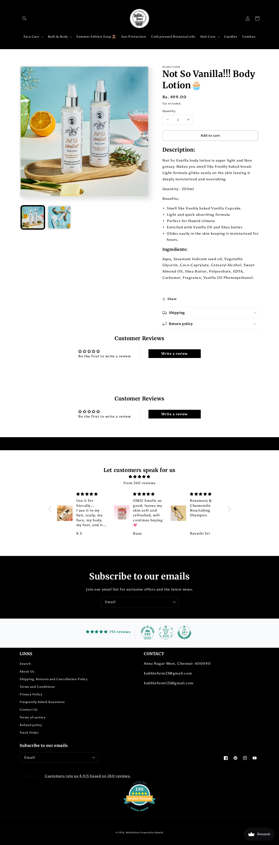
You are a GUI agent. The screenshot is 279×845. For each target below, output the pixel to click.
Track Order (29, 733)
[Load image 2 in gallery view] (59, 217)
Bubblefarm (133, 832)
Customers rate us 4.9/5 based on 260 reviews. (88, 776)
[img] (139, 477)
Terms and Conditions (37, 687)
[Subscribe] (174, 602)
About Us (27, 671)
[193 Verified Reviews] (139, 814)
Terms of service (33, 717)
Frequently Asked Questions (42, 702)
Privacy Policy (31, 694)
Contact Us (29, 709)
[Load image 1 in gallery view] (33, 217)
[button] (24, 18)
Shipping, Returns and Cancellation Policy (54, 679)
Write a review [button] (174, 353)
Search (25, 664)
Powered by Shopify (151, 832)
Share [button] (172, 299)
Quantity (168, 111)
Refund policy (31, 725)
